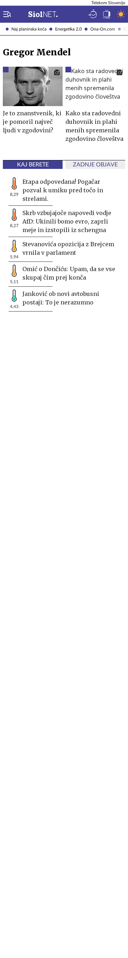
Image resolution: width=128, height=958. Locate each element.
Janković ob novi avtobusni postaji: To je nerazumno (60, 298)
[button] (5, 14)
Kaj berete (33, 164)
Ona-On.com (102, 29)
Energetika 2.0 (68, 29)
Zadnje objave (95, 164)
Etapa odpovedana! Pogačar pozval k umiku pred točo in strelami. (62, 190)
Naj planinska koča (29, 29)
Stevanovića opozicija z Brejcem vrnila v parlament (68, 248)
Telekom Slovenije (108, 3)
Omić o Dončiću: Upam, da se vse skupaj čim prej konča (68, 273)
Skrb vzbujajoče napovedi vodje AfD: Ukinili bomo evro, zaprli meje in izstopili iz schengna (66, 221)
